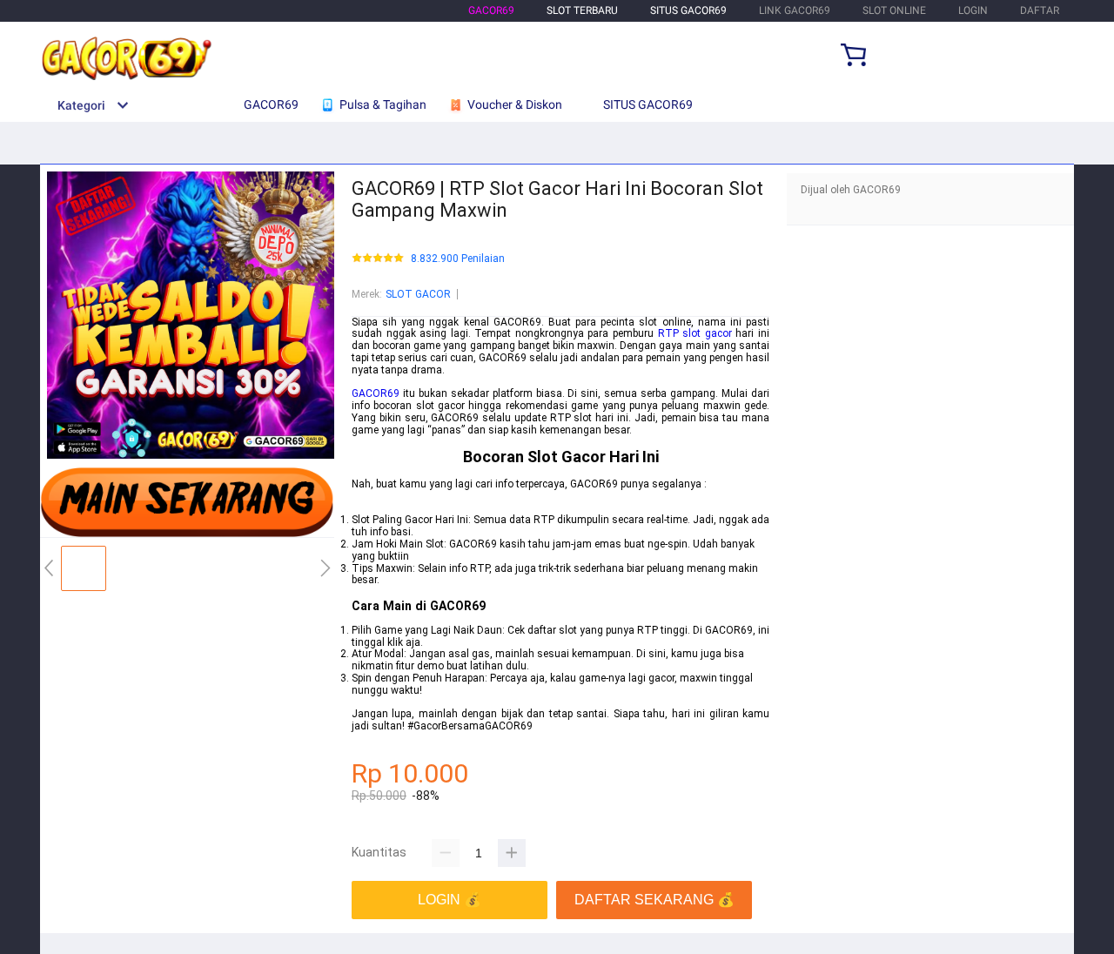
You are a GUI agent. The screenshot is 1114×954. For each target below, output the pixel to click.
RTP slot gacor (695, 333)
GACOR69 (491, 10)
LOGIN (973, 10)
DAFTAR (1039, 10)
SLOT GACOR (418, 294)
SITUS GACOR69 (688, 10)
